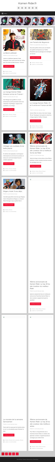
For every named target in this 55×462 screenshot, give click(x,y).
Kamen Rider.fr (27, 3)
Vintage (14, 114)
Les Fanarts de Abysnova (39, 42)
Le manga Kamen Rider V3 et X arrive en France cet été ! (40, 105)
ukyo (16, 55)
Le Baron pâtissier (10, 53)
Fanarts (37, 62)
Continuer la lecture (8, 66)
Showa (10, 114)
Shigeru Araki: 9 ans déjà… (13, 191)
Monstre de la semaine (14, 440)
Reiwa (40, 171)
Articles (7, 71)
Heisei (10, 71)
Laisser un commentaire (10, 73)
